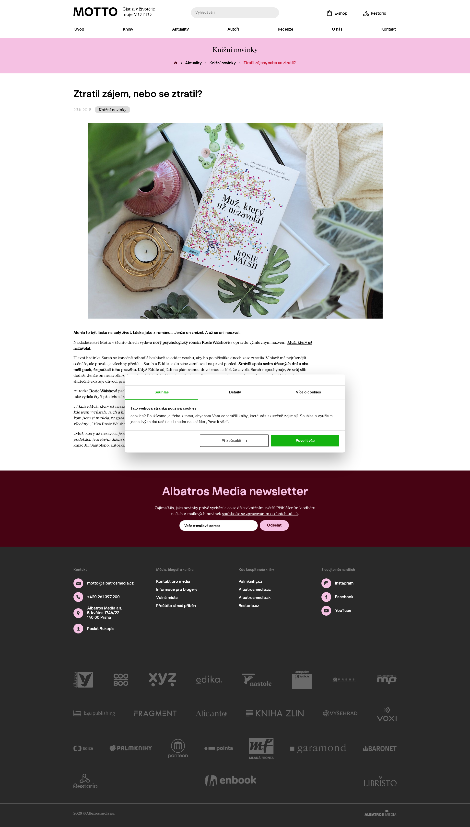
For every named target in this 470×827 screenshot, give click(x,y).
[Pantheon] (178, 748)
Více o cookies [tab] (308, 392)
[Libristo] (380, 781)
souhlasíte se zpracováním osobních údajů (260, 513)
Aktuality (180, 29)
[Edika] (209, 679)
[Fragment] (155, 713)
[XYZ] (162, 679)
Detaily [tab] (235, 392)
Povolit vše (305, 440)
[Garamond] (318, 748)
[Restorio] (85, 781)
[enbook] (231, 781)
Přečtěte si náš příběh (176, 605)
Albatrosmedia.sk (255, 597)
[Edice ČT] (83, 748)
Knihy (128, 29)
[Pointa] (218, 748)
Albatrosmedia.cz (255, 589)
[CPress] (344, 679)
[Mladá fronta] (261, 748)
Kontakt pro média (173, 581)
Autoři (233, 29)
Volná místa (167, 597)
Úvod (79, 29)
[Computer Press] (302, 679)
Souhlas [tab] (161, 392)
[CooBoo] (121, 679)
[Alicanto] (211, 713)
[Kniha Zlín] (275, 713)
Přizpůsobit (231, 440)
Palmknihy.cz (250, 581)
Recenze (285, 29)
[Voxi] (387, 713)
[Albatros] (83, 679)
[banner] (95, 11)
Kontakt (388, 29)
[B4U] (94, 713)
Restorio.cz (249, 605)
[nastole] (257, 679)
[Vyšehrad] (340, 713)
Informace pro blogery (176, 589)
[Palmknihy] (130, 748)
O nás (337, 29)
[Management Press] (387, 679)
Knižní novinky (223, 63)
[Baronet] (380, 748)
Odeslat (274, 525)
